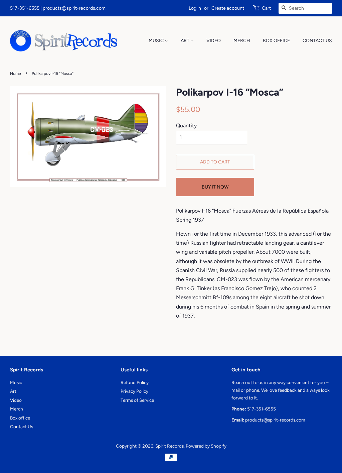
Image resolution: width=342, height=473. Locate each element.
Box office (276, 40)
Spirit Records (169, 446)
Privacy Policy (134, 391)
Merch (241, 40)
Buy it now (215, 187)
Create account (227, 8)
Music (157, 40)
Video (213, 40)
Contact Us (317, 40)
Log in (195, 8)
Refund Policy (135, 382)
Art (185, 40)
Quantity (186, 125)
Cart (266, 8)
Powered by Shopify (206, 446)
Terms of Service (137, 400)
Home (15, 73)
